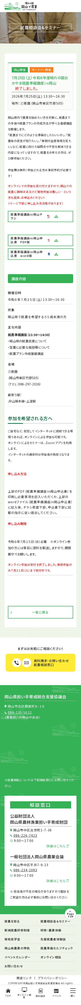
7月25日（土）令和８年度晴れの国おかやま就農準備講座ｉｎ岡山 (40, 80)
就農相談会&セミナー (55, 921)
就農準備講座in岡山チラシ (27, 216)
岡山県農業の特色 (17, 948)
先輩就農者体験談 (53, 939)
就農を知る (12, 921)
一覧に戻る (40, 612)
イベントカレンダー (17, 957)
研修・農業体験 (50, 930)
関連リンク (24, 978)
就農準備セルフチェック (56, 948)
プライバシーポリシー (52, 978)
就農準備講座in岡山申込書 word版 (27, 254)
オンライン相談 (50, 957)
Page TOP (70, 915)
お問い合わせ (13, 966)
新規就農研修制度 (17, 930)
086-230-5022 (20, 712)
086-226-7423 (25, 835)
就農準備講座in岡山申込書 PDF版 (27, 240)
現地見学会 (12, 939)
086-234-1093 (25, 870)
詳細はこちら (56, 846)
